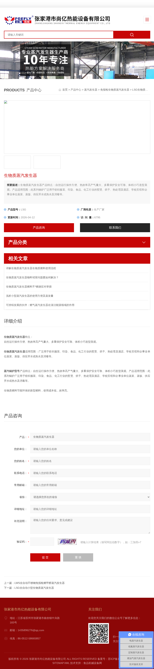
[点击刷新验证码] (67, 541)
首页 (65, 89)
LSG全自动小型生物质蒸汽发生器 (34, 587)
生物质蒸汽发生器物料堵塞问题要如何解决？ (32, 277)
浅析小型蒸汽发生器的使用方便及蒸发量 (29, 295)
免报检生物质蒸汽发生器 (114, 89)
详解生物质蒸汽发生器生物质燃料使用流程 (31, 268)
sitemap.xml (60, 662)
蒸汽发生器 (90, 89)
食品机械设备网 (92, 662)
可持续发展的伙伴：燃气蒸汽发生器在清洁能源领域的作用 (40, 304)
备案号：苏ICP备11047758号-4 (115, 658)
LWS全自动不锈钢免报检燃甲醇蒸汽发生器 (39, 582)
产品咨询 (39, 227)
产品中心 (76, 89)
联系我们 (115, 227)
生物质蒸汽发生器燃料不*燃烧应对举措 (29, 286)
